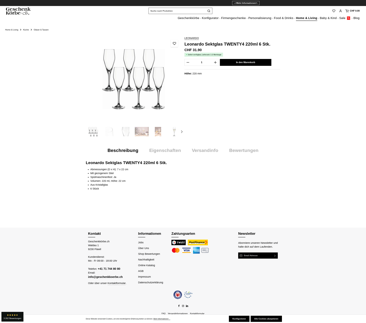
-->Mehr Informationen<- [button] (246, 3)
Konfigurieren (239, 319)
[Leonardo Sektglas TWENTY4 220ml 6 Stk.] (133, 79)
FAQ (164, 313)
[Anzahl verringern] (187, 62)
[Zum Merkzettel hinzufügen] (174, 43)
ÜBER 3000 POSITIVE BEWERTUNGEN (211, 3)
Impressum (144, 276)
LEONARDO (191, 38)
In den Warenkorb (245, 62)
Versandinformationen (178, 313)
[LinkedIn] (187, 306)
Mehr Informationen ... (161, 319)
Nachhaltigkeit (146, 259)
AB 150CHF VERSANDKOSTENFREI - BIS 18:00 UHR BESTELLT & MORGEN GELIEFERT (150, 3)
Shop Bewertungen (149, 253)
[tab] (123, 150)
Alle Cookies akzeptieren (266, 319)
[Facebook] (179, 306)
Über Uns (143, 248)
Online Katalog (146, 265)
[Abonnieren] (275, 255)
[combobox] (177, 11)
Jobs (141, 242)
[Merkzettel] (334, 11)
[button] (12, 317)
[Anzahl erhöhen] (215, 62)
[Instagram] (183, 306)
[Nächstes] (182, 132)
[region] (133, 87)
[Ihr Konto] (340, 11)
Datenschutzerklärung (150, 282)
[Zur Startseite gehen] (18, 11)
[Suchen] (209, 11)
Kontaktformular (117, 283)
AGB (141, 271)
